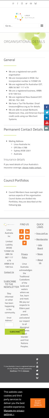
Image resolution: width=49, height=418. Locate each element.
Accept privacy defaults (38, 403)
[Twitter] (21, 237)
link (19, 205)
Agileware (26, 370)
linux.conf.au (40, 233)
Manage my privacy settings (14, 412)
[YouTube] (27, 237)
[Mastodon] (24, 243)
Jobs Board (40, 247)
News (40, 254)
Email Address (9, 319)
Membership (40, 239)
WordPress (13, 370)
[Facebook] (21, 231)
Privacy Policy (24, 255)
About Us (40, 261)
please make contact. (32, 168)
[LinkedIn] (27, 231)
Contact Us (9, 272)
